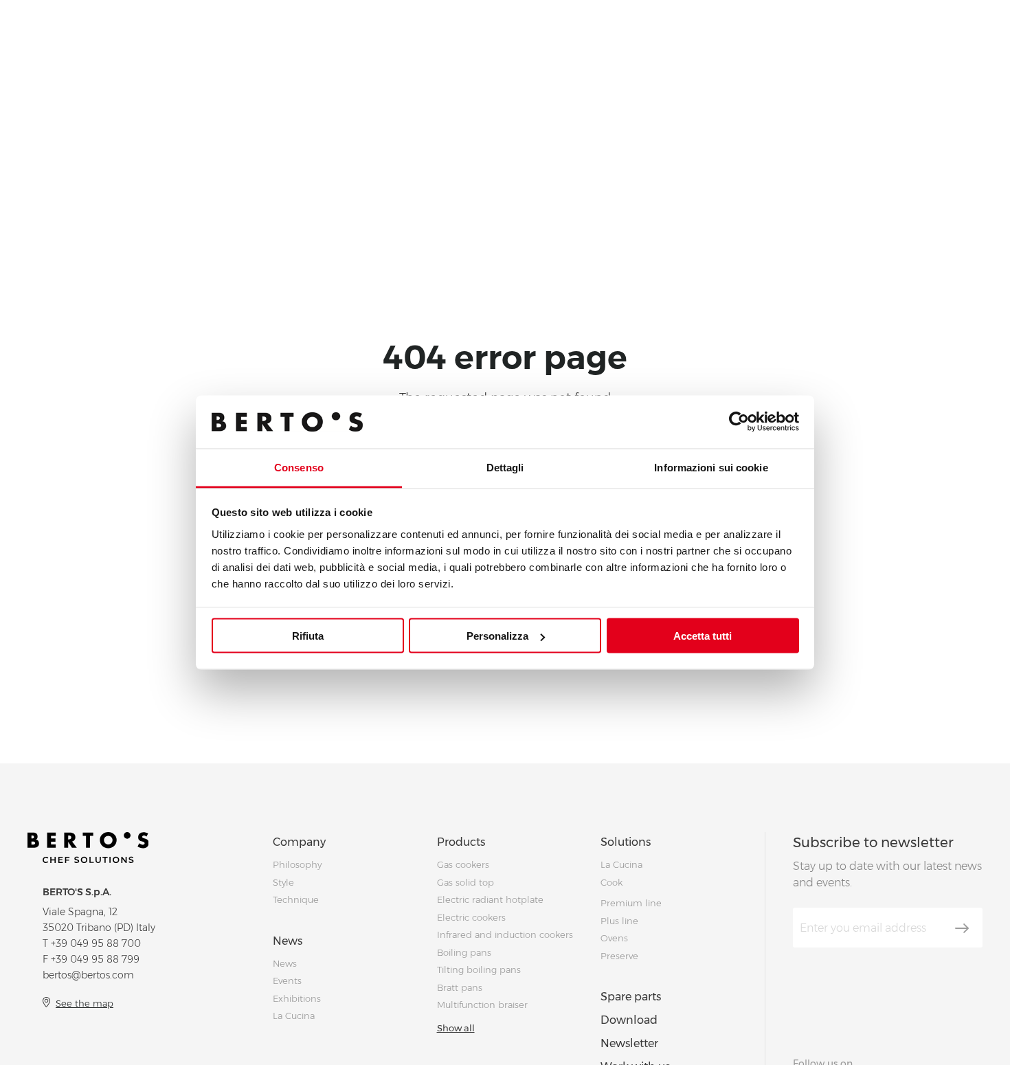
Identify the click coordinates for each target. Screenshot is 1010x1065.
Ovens (614, 937)
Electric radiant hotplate (490, 899)
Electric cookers (471, 917)
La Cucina (294, 1015)
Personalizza (497, 636)
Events (287, 980)
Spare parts (631, 996)
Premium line (631, 902)
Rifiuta (308, 636)
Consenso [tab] (299, 467)
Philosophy (297, 864)
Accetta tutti (702, 636)
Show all (456, 1027)
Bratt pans (459, 987)
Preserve (619, 955)
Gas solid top (465, 882)
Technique (296, 899)
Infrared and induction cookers (505, 934)
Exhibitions (297, 998)
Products (461, 842)
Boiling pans (464, 952)
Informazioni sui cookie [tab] (710, 467)
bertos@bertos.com (88, 975)
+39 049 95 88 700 (96, 943)
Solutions (626, 842)
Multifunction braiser (482, 1004)
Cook (611, 882)
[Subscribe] (962, 928)
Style (283, 882)
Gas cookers (463, 864)
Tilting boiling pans (479, 969)
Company (299, 842)
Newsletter (629, 1043)
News (287, 941)
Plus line (619, 920)
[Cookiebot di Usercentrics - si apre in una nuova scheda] (739, 422)
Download (629, 1020)
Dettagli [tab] (505, 467)
